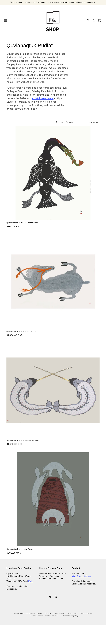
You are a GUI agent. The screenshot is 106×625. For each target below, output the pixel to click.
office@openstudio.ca (81, 576)
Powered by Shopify (43, 613)
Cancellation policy (70, 616)
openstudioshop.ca (27, 613)
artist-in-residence (42, 98)
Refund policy (59, 613)
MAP (30, 581)
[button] (5, 20)
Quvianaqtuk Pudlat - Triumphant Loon (22, 223)
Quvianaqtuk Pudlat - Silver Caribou (21, 331)
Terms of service (86, 613)
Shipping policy (37, 616)
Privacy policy (72, 613)
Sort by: (59, 122)
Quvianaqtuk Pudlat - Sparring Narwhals (22, 440)
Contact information (53, 616)
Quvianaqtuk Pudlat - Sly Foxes (19, 549)
